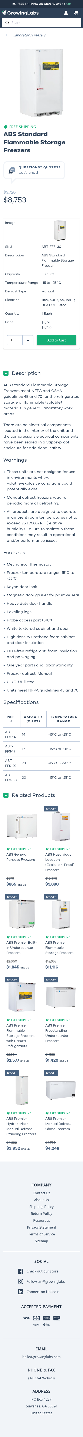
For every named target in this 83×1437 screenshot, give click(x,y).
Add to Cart (56, 340)
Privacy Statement (41, 1227)
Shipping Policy (41, 1206)
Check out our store (43, 1271)
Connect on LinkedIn (43, 1291)
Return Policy (41, 1213)
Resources (41, 1220)
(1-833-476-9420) (41, 1378)
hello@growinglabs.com (41, 1357)
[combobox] (41, 22)
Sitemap (41, 1241)
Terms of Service (41, 1234)
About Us (41, 1200)
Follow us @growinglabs (46, 1281)
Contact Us (41, 1193)
